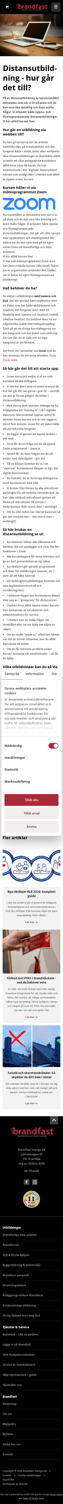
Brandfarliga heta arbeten (20, 1235)
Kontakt (8, 1454)
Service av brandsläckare (19, 1364)
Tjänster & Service (16, 1327)
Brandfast (10, 1397)
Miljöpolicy (9, 1424)
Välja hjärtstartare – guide (19, 1375)
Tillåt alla (31, 800)
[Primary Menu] (55, 7)
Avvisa (31, 826)
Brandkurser (11, 1245)
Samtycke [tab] (12, 674)
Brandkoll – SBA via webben (20, 1334)
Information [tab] (35, 674)
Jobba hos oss (12, 1444)
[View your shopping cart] (7, 7)
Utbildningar (12, 1228)
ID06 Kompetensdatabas (19, 1354)
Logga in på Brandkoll (17, 1344)
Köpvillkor (9, 1479)
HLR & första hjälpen (16, 1255)
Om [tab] (54, 674)
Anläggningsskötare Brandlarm (23, 1295)
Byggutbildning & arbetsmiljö (21, 1265)
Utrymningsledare (14, 1285)
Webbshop (9, 1404)
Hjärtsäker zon (12, 1385)
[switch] (53, 758)
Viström (23, 1484)
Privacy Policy (56, 1494)
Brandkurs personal (16, 1275)
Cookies (7, 1475)
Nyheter (8, 1434)
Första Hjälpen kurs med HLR (21, 1315)
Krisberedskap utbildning (19, 1305)
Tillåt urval (32, 813)
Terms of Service (30, 1498)
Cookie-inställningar (29, 1475)
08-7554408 (31, 1171)
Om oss (7, 1414)
